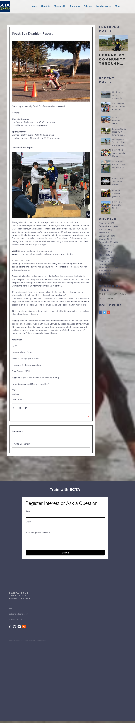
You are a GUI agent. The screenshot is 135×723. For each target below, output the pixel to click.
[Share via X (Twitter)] (19, 408)
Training (123, 294)
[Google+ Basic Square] (108, 312)
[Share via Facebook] (13, 408)
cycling (102, 298)
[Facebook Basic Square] (100, 312)
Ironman (107, 294)
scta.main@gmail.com (18, 614)
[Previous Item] (103, 43)
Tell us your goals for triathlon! (38, 533)
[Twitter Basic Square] (104, 312)
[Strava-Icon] (24, 626)
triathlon (16, 394)
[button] (45, 6)
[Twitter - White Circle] (19, 626)
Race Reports (17, 399)
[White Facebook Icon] (9, 626)
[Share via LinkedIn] (26, 408)
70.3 (101, 294)
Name (28, 511)
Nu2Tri (115, 294)
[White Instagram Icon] (14, 626)
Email (28, 522)
